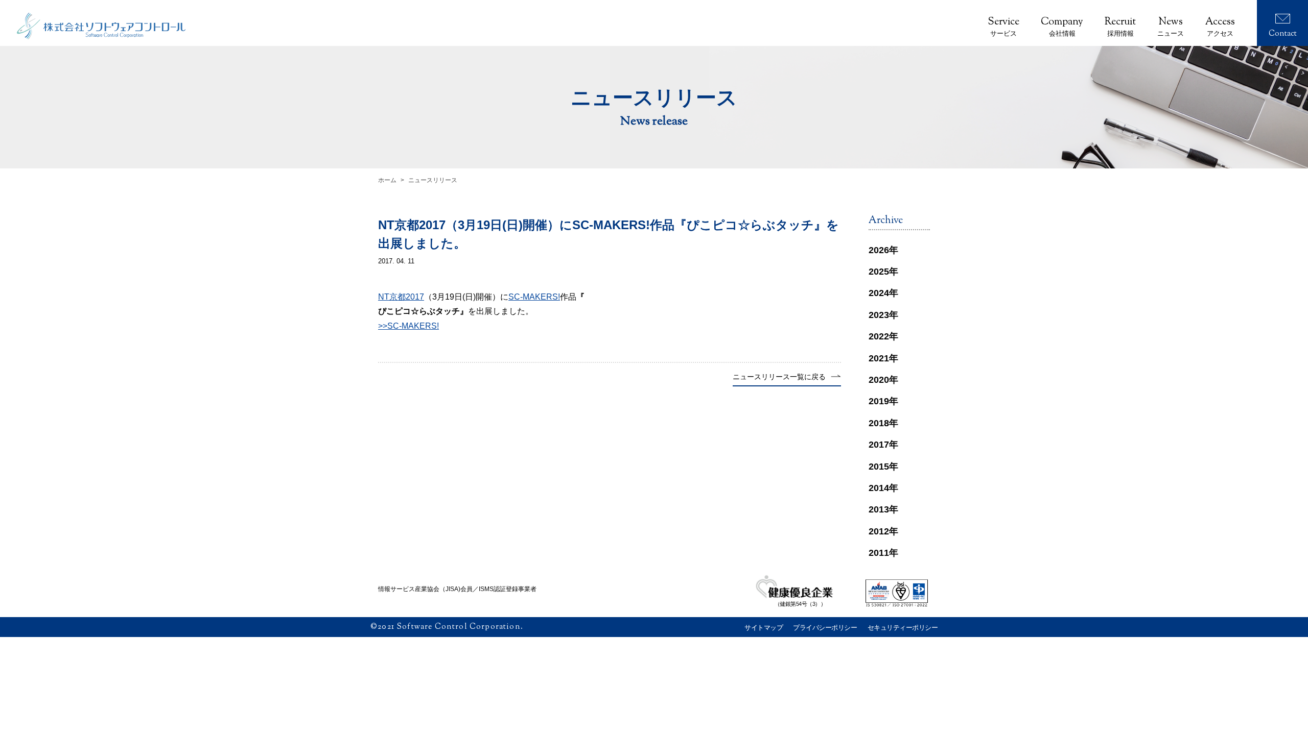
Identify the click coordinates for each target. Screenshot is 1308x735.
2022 (879, 336)
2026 (879, 250)
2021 (879, 358)
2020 (879, 380)
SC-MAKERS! (534, 296)
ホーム (387, 180)
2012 (879, 531)
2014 (879, 488)
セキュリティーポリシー (903, 627)
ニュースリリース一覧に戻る (779, 377)
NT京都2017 (401, 296)
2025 (879, 271)
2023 (879, 315)
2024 (879, 293)
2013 (879, 509)
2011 (879, 553)
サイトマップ (763, 627)
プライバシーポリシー (825, 627)
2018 (879, 423)
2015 (879, 466)
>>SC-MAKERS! (408, 326)
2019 (879, 401)
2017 (879, 444)
